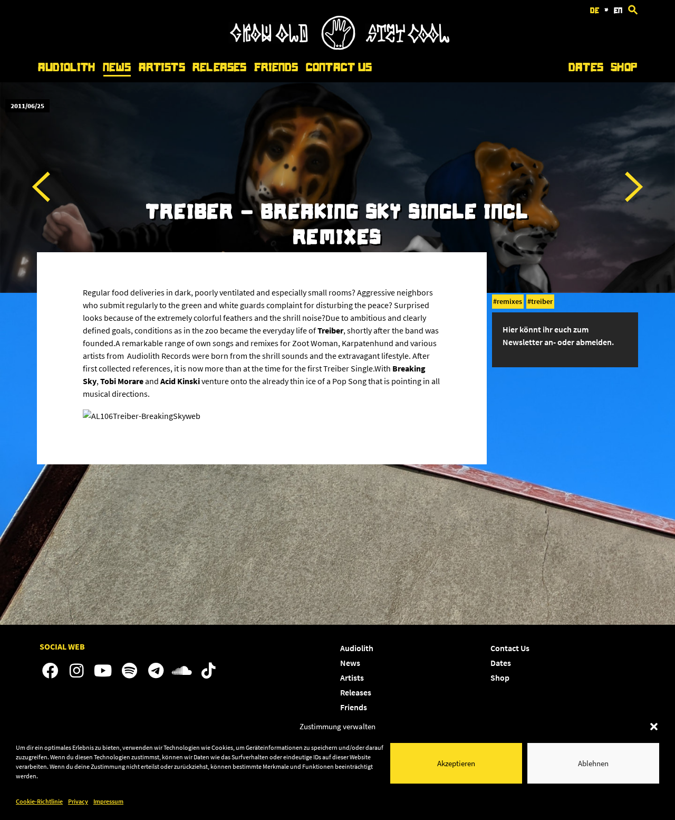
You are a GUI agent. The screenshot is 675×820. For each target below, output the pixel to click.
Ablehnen (593, 763)
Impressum (108, 801)
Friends (276, 67)
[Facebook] (50, 671)
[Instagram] (76, 671)
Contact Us (339, 67)
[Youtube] (102, 671)
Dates (585, 67)
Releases (219, 67)
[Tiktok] (208, 671)
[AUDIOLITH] (339, 47)
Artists (162, 67)
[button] (654, 726)
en (618, 10)
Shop (624, 67)
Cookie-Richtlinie (39, 801)
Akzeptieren (456, 763)
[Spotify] (129, 671)
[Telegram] (155, 671)
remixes (509, 301)
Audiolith (66, 67)
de (594, 10)
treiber (542, 301)
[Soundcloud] (181, 671)
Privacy (78, 801)
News (117, 67)
